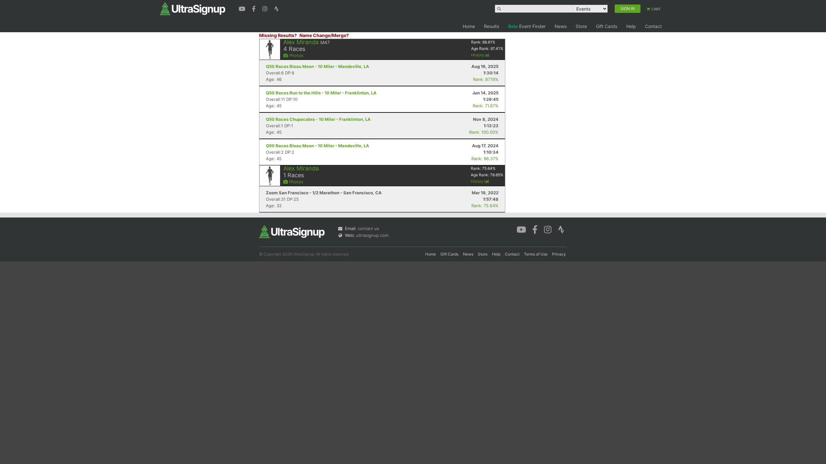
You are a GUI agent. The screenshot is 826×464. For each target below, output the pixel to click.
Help (631, 26)
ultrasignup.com (372, 235)
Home (469, 26)
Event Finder (527, 26)
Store (581, 26)
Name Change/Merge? (324, 35)
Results (491, 26)
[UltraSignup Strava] (276, 8)
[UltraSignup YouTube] (242, 8)
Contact (653, 26)
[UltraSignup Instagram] (266, 8)
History (478, 55)
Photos (295, 55)
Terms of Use (536, 254)
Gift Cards (606, 26)
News (561, 26)
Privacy (559, 254)
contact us (368, 228)
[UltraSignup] (192, 8)
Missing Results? (278, 35)
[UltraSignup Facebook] (254, 8)
